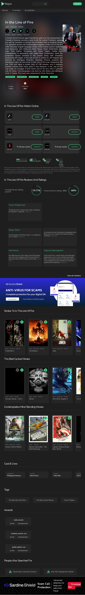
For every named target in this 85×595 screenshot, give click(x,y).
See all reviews (74, 275)
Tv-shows (16, 10)
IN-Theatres (29, 10)
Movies (5, 10)
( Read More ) (28, 212)
